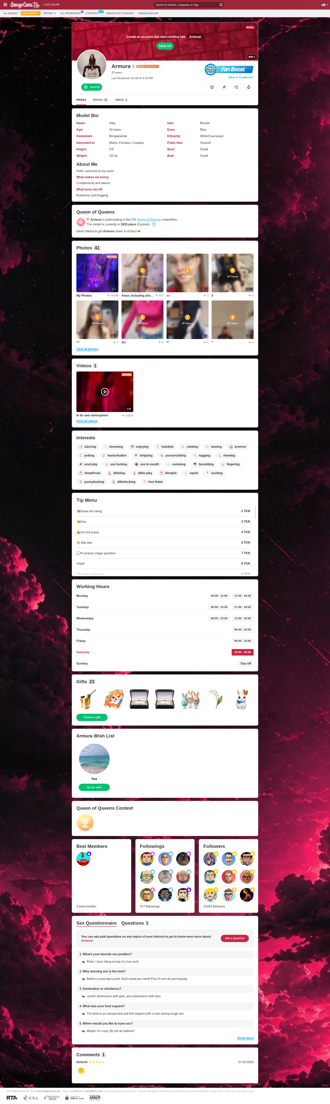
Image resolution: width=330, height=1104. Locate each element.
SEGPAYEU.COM (94, 1091)
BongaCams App (149, 13)
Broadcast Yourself (120, 13)
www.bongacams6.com (48, 1091)
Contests (92, 13)
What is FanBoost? (241, 77)
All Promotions (71, 13)
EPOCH (77, 1091)
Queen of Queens (149, 219)
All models (10, 13)
